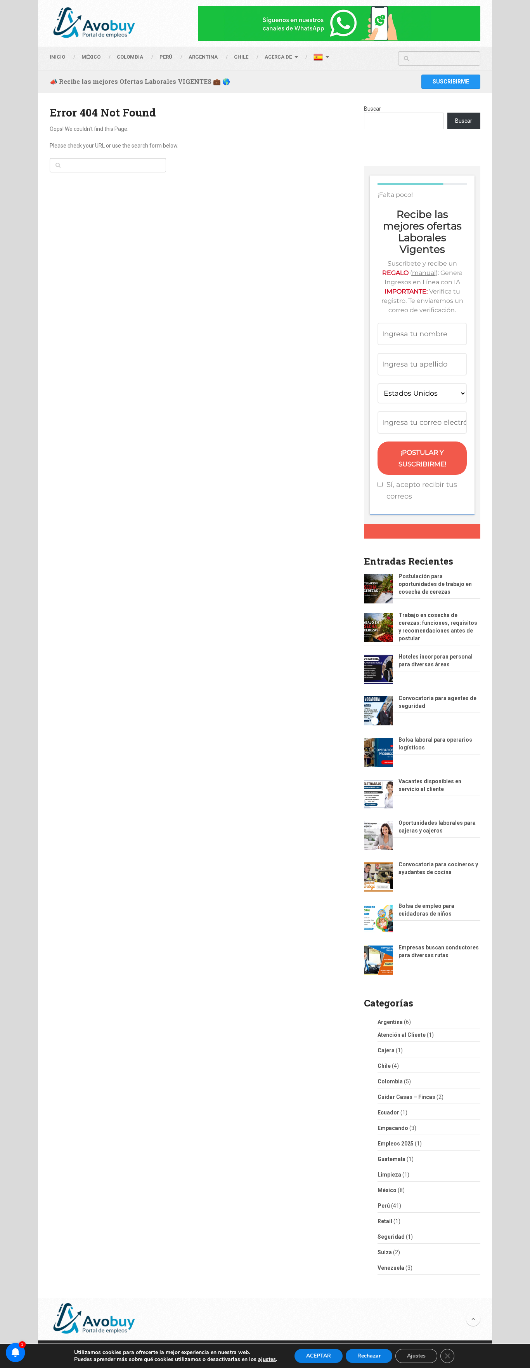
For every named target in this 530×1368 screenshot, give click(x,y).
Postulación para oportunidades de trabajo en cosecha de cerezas (435, 584)
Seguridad (391, 1237)
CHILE (241, 57)
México (387, 1190)
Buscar (372, 109)
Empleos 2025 (396, 1143)
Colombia (130, 57)
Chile (384, 1066)
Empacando (393, 1128)
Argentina (390, 1022)
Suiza (385, 1252)
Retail (385, 1221)
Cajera (386, 1050)
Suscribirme (451, 81)
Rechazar (369, 1355)
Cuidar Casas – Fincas (406, 1097)
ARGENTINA (203, 57)
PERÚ (165, 57)
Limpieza (389, 1175)
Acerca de (278, 57)
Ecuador (388, 1112)
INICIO (57, 57)
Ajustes (416, 1355)
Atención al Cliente (402, 1035)
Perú (384, 1206)
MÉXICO (90, 57)
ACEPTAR (318, 1355)
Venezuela (391, 1268)
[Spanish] (320, 58)
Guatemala (391, 1159)
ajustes (267, 1359)
